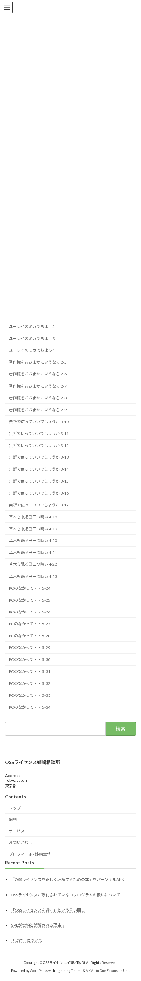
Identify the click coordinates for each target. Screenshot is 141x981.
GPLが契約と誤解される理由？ (38, 925)
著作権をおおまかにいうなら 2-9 (38, 409)
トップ (15, 808)
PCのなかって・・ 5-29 (29, 647)
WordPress (39, 971)
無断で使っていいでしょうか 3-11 (39, 433)
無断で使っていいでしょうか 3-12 (39, 445)
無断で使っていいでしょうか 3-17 (39, 505)
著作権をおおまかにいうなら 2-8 (38, 397)
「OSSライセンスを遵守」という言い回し (48, 910)
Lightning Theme (69, 971)
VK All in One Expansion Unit (108, 971)
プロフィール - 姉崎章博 (30, 854)
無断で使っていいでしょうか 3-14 (39, 469)
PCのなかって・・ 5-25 (29, 600)
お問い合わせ (20, 842)
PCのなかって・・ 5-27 (29, 623)
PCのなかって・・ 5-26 (29, 612)
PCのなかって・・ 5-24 (29, 588)
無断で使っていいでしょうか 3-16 (39, 493)
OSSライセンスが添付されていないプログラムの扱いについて (65, 894)
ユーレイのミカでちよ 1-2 (32, 326)
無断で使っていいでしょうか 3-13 (39, 457)
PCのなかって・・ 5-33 (29, 695)
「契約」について (26, 940)
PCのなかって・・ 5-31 (29, 671)
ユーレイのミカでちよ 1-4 (32, 350)
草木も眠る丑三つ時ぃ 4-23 (33, 576)
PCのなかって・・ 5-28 (29, 635)
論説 (13, 819)
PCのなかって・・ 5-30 (29, 659)
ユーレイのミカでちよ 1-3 (32, 338)
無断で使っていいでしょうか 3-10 (39, 421)
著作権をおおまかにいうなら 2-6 (38, 374)
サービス (17, 831)
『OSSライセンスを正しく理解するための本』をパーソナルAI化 (67, 879)
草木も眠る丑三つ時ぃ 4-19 (33, 528)
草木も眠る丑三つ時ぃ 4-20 (33, 540)
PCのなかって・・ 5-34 (29, 707)
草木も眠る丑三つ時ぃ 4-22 (33, 564)
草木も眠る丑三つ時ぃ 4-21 (33, 552)
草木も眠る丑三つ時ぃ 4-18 (33, 516)
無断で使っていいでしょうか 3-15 (39, 481)
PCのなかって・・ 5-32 (29, 683)
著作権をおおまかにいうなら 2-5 (38, 362)
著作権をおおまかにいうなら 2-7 (38, 386)
